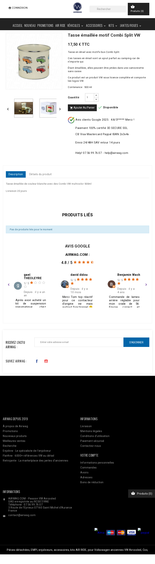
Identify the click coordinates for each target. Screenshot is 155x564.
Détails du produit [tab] (40, 174)
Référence (13, 198)
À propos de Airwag (15, 426)
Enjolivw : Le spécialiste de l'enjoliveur (27, 450)
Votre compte (89, 455)
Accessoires (96, 25)
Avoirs (84, 472)
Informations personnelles (97, 462)
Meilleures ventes (14, 440)
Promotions (45, 25)
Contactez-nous (90, 445)
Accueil (18, 25)
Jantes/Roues (131, 25)
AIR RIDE (60, 25)
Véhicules (75, 25)
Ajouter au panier (82, 107)
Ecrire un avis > (19, 312)
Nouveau (30, 25)
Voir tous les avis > (132, 312)
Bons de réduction (92, 482)
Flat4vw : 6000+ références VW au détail (28, 455)
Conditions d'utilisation (94, 436)
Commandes (88, 467)
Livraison (86, 426)
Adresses (86, 477)
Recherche (10, 445)
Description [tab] (16, 174)
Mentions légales (91, 431)
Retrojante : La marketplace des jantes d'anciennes (35, 460)
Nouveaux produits (15, 436)
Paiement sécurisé (92, 440)
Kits (113, 25)
